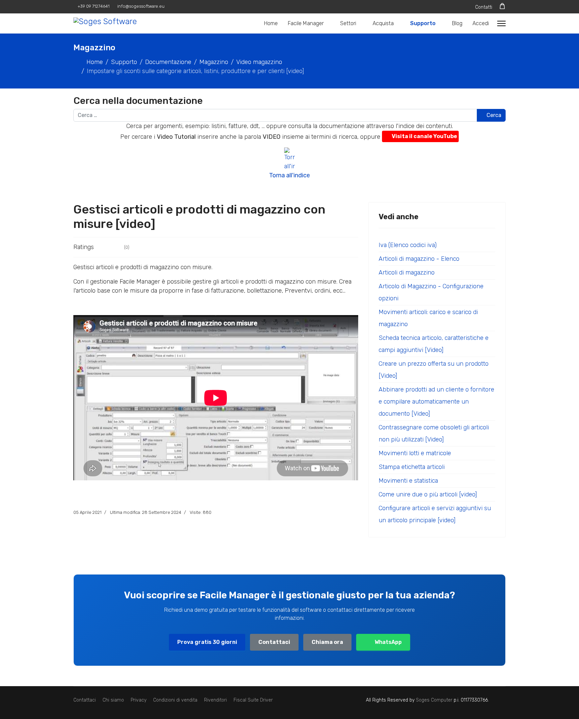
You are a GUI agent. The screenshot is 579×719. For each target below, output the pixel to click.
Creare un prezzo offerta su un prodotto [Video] (434, 369)
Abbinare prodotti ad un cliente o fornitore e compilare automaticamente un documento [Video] (436, 401)
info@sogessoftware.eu (141, 6)
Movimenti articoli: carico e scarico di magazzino (428, 318)
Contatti (483, 7)
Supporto (423, 23)
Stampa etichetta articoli (412, 467)
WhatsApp (388, 642)
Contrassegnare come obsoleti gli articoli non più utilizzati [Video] (434, 433)
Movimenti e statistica (408, 480)
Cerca (493, 115)
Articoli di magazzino (407, 272)
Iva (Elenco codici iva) (408, 245)
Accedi (480, 23)
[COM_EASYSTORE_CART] (502, 6)
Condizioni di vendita (175, 700)
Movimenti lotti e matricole (415, 453)
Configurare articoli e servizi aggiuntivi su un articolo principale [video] (435, 514)
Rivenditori (215, 700)
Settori (348, 23)
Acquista (383, 23)
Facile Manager (306, 23)
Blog (457, 23)
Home (271, 23)
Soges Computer (435, 700)
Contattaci (274, 642)
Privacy (138, 700)
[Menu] (501, 23)
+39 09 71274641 (94, 6)
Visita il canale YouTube (424, 136)
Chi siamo (113, 700)
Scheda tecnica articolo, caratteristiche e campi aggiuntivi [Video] (434, 344)
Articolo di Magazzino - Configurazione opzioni (431, 292)
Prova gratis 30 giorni (207, 642)
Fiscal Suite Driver (253, 700)
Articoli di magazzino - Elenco (419, 258)
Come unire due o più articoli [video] (428, 494)
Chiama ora (327, 642)
